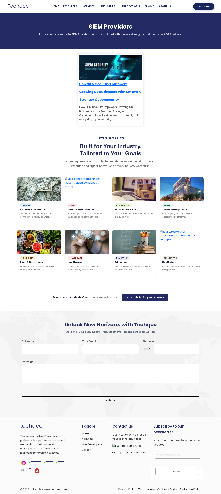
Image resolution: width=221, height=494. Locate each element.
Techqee (62, 489)
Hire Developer (130, 6)
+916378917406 (131, 446)
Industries (108, 6)
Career (86, 450)
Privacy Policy (127, 489)
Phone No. (149, 341)
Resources (70, 6)
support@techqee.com (130, 452)
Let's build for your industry (147, 297)
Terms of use (146, 489)
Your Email (89, 341)
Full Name (28, 341)
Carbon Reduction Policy (185, 489)
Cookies (162, 489)
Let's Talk (204, 6)
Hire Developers (92, 444)
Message (27, 361)
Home (55, 6)
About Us (165, 6)
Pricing (149, 6)
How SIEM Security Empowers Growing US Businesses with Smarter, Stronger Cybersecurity (110, 92)
